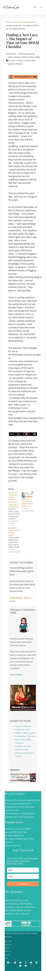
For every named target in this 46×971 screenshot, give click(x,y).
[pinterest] (37, 962)
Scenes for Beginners (23, 726)
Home (8, 22)
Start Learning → (17, 674)
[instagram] (15, 962)
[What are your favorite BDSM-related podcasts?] (27, 494)
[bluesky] (21, 962)
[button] (35, 7)
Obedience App (11, 913)
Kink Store (24, 913)
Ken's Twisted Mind (13, 910)
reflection (19, 64)
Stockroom (10, 907)
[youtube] (31, 962)
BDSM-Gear (30, 907)
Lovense (27, 910)
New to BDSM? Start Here (16, 832)
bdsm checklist (14, 57)
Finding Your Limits (22, 730)
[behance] (21, 966)
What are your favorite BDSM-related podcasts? (27, 502)
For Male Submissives (14, 835)
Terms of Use (7, 944)
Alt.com (20, 907)
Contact (5, 958)
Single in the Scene (13, 845)
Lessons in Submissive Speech (18, 828)
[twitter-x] (26, 962)
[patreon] (26, 966)
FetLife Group (16, 598)
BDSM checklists (28, 57)
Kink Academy (26, 903)
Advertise (6, 954)
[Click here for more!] (23, 433)
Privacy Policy (7, 941)
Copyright (6, 948)
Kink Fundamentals (27, 22)
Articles (15, 22)
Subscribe (23, 884)
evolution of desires (23, 60)
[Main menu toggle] (41, 7)
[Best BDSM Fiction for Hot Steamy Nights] (15, 540)
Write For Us (7, 951)
